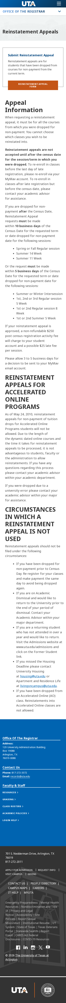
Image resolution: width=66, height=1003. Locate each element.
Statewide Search (27, 931)
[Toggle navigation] (59, 4)
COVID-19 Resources (36, 939)
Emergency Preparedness (21, 902)
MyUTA (28, 892)
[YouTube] (48, 948)
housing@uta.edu (33, 676)
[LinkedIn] (26, 948)
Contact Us (16, 883)
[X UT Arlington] (40, 948)
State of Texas (26, 927)
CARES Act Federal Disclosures (21, 937)
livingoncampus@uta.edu (38, 686)
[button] (33, 85)
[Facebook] (18, 948)
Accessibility (24, 915)
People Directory (43, 883)
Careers (38, 888)
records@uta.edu (20, 776)
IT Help (13, 892)
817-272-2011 (14, 862)
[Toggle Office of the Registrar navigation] (59, 11)
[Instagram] (33, 948)
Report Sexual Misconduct (20, 921)
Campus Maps (17, 888)
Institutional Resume (36, 923)
